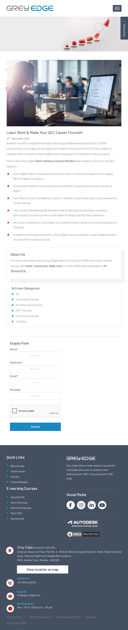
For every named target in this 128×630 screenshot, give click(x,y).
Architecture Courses (29, 304)
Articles (15, 476)
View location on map (42, 569)
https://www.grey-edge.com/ (44, 265)
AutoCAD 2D (17, 497)
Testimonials (18, 471)
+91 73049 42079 (26, 582)
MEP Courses (24, 310)
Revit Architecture (21, 507)
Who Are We (17, 465)
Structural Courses (27, 316)
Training (21, 321)
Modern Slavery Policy (68, 616)
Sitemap (91, 616)
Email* (14, 376)
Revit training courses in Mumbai (55, 161)
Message (15, 389)
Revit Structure (19, 502)
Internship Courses (27, 299)
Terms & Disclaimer (39, 616)
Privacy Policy (15, 616)
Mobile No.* (16, 362)
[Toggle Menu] (117, 8)
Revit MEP (16, 513)
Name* (14, 349)
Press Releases (19, 482)
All (17, 293)
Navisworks (17, 518)
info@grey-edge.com (28, 595)
